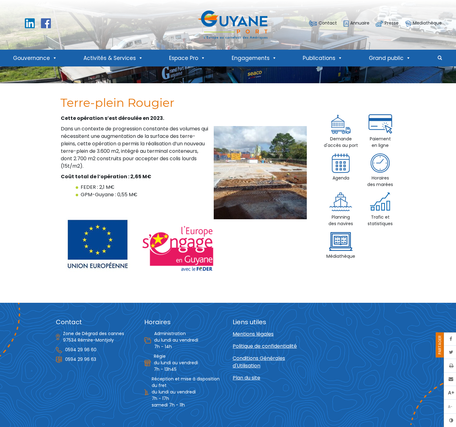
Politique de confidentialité (265, 346)
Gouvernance (31, 58)
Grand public (386, 58)
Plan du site (246, 377)
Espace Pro (183, 58)
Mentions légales (253, 334)
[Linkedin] (30, 22)
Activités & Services (109, 58)
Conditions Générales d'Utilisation (259, 362)
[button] (440, 58)
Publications (319, 58)
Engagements (251, 58)
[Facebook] (46, 22)
